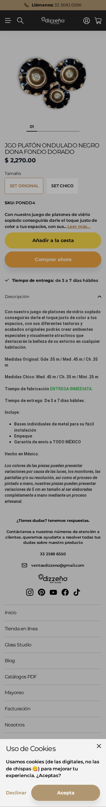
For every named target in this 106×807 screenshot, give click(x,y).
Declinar (16, 793)
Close (99, 746)
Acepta (65, 793)
